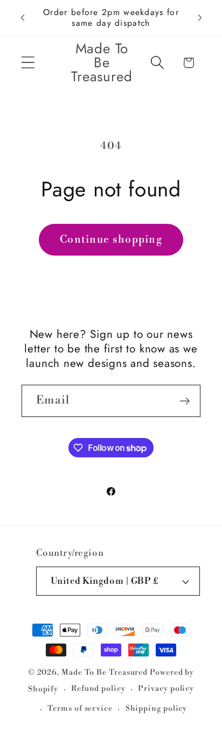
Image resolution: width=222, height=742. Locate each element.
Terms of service (80, 708)
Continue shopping (111, 239)
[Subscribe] (184, 401)
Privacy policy (166, 689)
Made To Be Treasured (104, 672)
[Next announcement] (200, 18)
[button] (27, 62)
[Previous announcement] (22, 18)
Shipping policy (157, 708)
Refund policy (98, 689)
